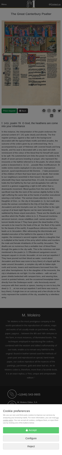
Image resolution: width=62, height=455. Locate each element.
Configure (31, 438)
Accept (32, 430)
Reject (31, 446)
